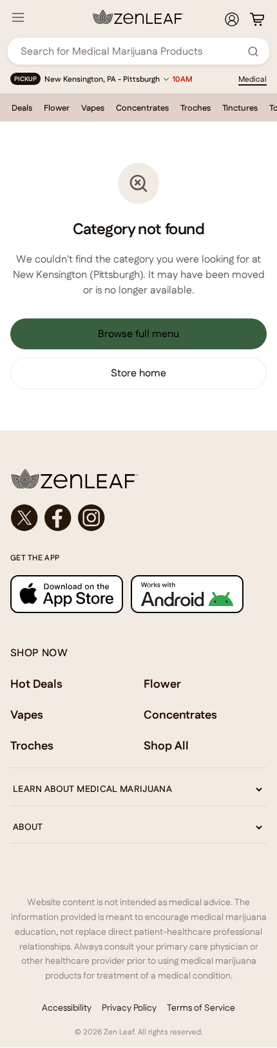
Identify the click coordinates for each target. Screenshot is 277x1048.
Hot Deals (36, 684)
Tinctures (240, 108)
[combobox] (131, 51)
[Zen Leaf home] (138, 16)
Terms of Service (201, 1007)
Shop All (166, 745)
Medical (252, 79)
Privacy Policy (129, 1007)
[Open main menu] (18, 17)
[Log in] (232, 19)
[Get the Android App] (187, 594)
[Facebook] (58, 518)
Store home (138, 372)
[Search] (253, 51)
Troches (195, 108)
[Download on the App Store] (66, 594)
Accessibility (66, 1007)
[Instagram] (91, 518)
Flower (57, 108)
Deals (22, 108)
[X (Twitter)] (24, 518)
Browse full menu (138, 333)
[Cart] (257, 19)
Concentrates (142, 108)
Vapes (92, 108)
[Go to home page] (138, 478)
